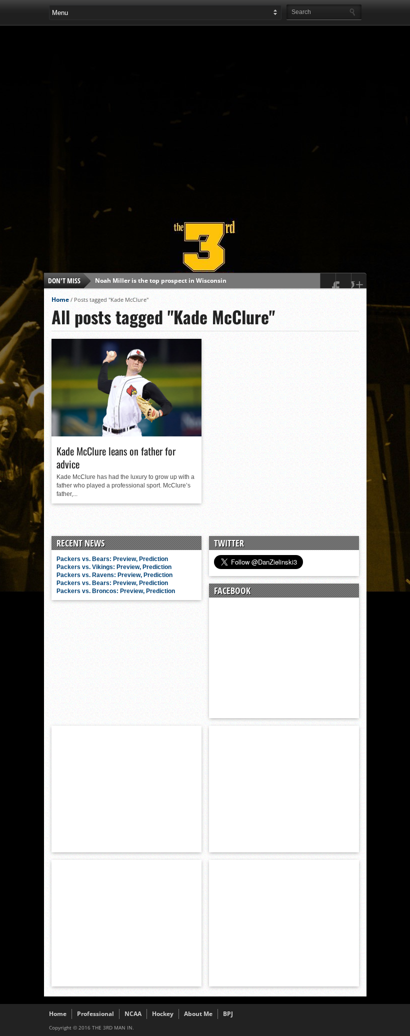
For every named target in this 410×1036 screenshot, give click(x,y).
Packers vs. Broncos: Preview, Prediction (115, 591)
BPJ (228, 1013)
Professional (95, 1013)
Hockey (163, 1013)
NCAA (133, 1013)
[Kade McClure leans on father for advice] (127, 434)
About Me (198, 1013)
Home (60, 299)
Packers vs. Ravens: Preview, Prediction (114, 575)
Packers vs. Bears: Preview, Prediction (112, 559)
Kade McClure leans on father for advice (116, 457)
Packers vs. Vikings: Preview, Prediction (114, 567)
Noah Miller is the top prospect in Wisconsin (160, 280)
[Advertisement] (229, 117)
